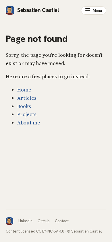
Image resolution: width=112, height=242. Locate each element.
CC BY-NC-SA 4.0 (50, 231)
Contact (62, 220)
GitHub (44, 220)
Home (24, 89)
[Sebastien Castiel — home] (9, 221)
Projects (26, 114)
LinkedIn (25, 220)
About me (28, 122)
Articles (26, 98)
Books (24, 106)
